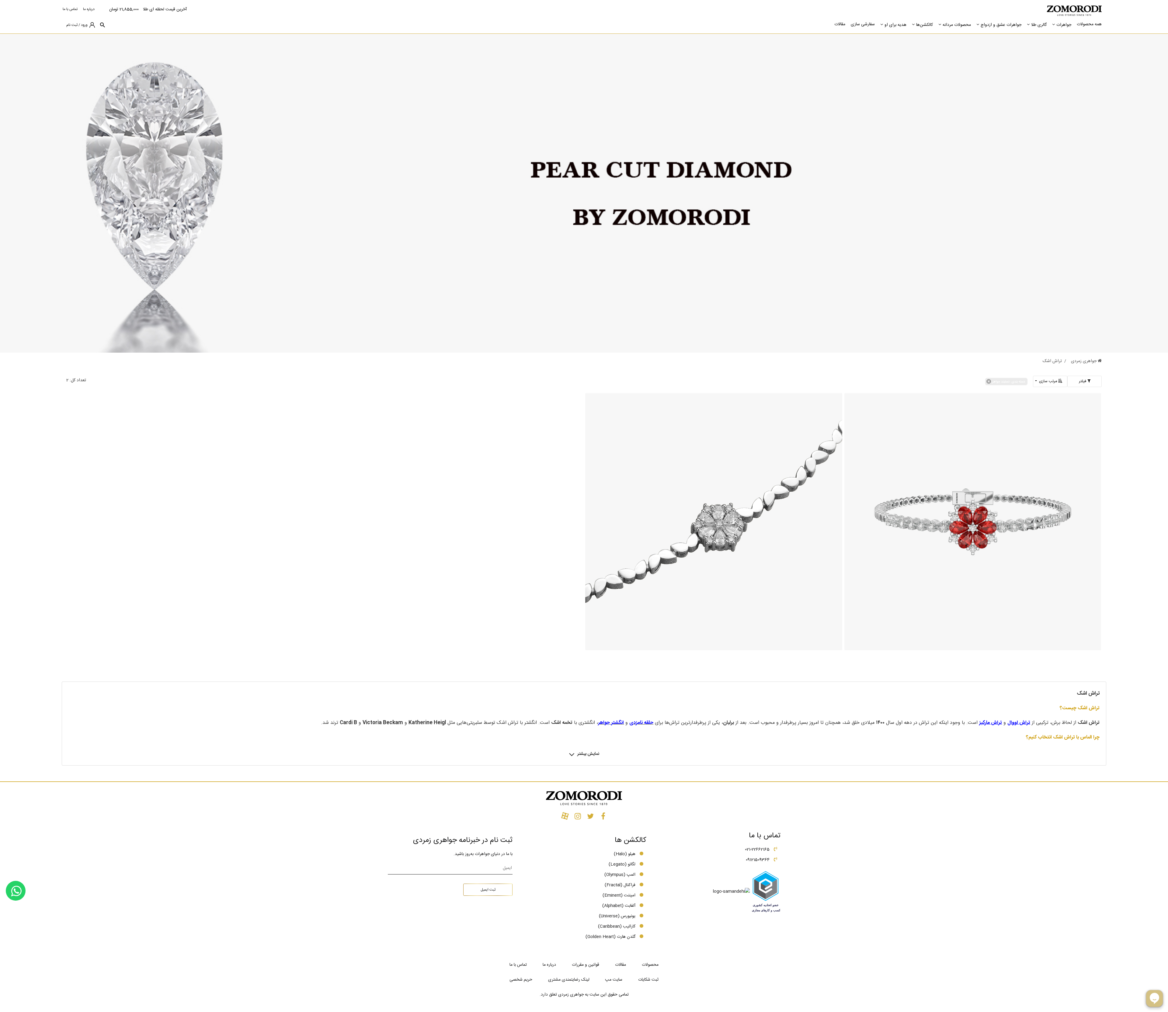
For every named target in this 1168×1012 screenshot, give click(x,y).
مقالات (839, 24)
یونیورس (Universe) (617, 916)
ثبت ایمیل (488, 890)
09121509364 (758, 860)
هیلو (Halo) (624, 854)
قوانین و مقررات (585, 964)
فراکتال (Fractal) (620, 885)
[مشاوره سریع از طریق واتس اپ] (16, 891)
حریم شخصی (520, 979)
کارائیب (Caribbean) (616, 926)
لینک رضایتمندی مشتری (568, 979)
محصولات (650, 964)
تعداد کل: (78, 380)
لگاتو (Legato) (622, 864)
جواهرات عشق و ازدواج (1001, 25)
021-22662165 (757, 849)
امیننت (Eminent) (619, 895)
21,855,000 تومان (124, 9)
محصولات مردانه (957, 25)
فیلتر (1083, 381)
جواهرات (1063, 25)
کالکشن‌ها (924, 25)
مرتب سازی (1048, 381)
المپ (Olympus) (619, 874)
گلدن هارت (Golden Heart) (610, 936)
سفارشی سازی (863, 24)
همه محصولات (1089, 24)
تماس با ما (70, 9)
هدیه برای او (895, 25)
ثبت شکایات (648, 979)
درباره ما (89, 9)
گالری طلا (1039, 25)
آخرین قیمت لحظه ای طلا (165, 9)
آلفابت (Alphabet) (618, 905)
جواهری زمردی (1084, 361)
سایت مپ (613, 979)
